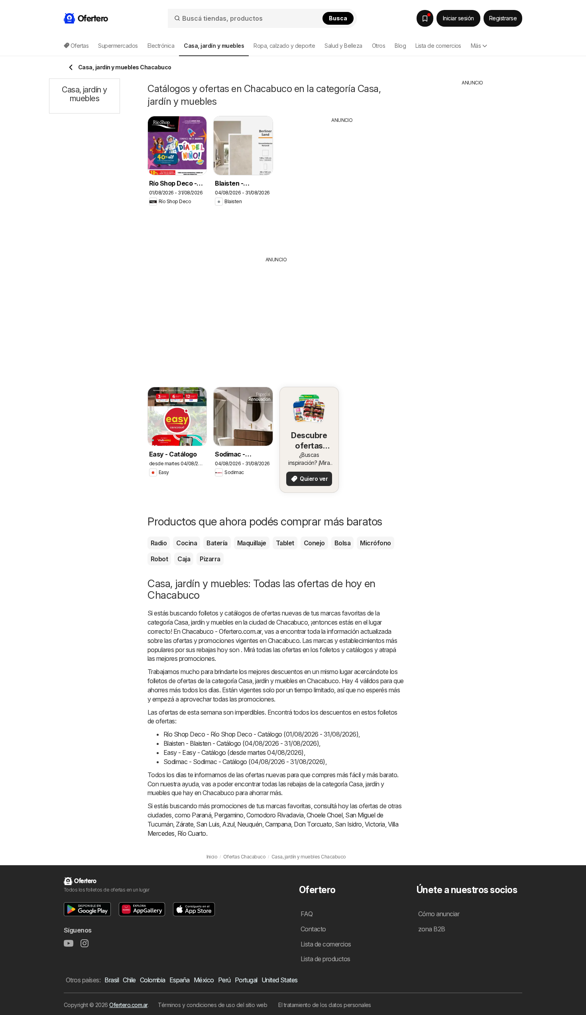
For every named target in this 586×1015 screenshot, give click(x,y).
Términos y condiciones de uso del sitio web (212, 1004)
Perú (224, 980)
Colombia (152, 980)
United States (280, 980)
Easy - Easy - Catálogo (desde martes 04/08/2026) (233, 752)
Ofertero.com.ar (128, 1004)
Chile (129, 980)
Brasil (111, 980)
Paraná (201, 815)
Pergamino (228, 815)
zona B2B (431, 929)
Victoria (375, 824)
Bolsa (342, 543)
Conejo (314, 543)
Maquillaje (251, 543)
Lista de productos (325, 959)
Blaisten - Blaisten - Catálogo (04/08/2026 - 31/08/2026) (241, 743)
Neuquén (249, 824)
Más (476, 45)
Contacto (313, 929)
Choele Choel (325, 815)
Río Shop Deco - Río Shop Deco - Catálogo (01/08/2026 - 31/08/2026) (260, 734)
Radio (159, 543)
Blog (400, 45)
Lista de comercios (438, 45)
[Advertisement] (342, 183)
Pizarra (210, 559)
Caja (183, 559)
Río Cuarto (191, 833)
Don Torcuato (313, 824)
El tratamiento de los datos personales (324, 1004)
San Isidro (348, 824)
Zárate (184, 824)
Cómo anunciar (438, 914)
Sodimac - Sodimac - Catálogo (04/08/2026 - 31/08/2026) (244, 762)
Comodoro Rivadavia (275, 815)
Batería (216, 543)
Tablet (285, 543)
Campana (278, 824)
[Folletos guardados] (425, 18)
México (204, 980)
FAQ (307, 914)
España (179, 980)
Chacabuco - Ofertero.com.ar (221, 631)
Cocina (186, 543)
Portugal (246, 980)
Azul (228, 824)
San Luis (207, 824)
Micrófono (375, 543)
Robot (159, 559)
